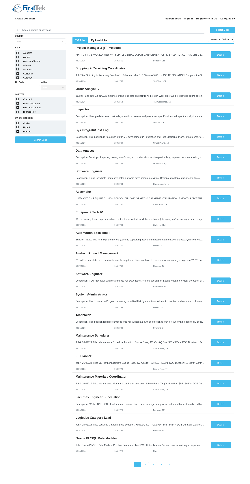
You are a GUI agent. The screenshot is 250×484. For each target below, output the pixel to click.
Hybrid (26, 127)
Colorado (28, 77)
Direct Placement (31, 103)
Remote (27, 131)
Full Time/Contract (32, 107)
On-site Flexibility (24, 118)
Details (220, 54)
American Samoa (31, 61)
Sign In (188, 18)
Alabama (27, 53)
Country (19, 36)
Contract (27, 99)
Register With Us (206, 18)
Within (44, 82)
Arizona (27, 65)
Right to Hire (29, 112)
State (17, 47)
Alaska (26, 57)
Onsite (26, 123)
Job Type (19, 94)
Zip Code (19, 82)
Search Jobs (173, 18)
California (28, 73)
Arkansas (28, 69)
